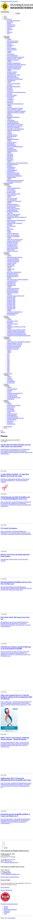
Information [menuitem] (7, 36)
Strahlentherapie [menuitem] (11, 167)
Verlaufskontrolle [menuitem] (11, 73)
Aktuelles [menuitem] (9, 378)
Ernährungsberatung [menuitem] (12, 210)
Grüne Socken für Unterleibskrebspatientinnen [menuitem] (19, 341)
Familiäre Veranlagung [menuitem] (13, 60)
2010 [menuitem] (8, 359)
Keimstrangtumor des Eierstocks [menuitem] (15, 124)
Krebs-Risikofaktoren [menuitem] (12, 55)
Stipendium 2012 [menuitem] (11, 283)
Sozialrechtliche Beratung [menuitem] (13, 208)
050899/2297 (6, 859)
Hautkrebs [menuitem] (9, 93)
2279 (13, 859)
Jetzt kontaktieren (5, 887)
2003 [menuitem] (8, 369)
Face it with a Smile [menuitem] (12, 198)
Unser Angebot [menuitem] (11, 189)
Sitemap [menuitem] (6, 908)
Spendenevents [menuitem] (11, 382)
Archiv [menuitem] (9, 350)
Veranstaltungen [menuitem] (11, 381)
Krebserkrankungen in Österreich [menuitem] (15, 180)
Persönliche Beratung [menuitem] (12, 204)
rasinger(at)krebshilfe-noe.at (11, 862)
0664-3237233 (8, 861)
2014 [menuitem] (8, 355)
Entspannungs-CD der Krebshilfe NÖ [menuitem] (16, 217)
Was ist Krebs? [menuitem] (11, 54)
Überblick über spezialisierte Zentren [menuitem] (16, 329)
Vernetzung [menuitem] (10, 213)
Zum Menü (10, 1)
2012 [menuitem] (8, 356)
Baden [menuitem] (8, 230)
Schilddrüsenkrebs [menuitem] (11, 149)
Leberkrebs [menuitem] (10, 98)
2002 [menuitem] (8, 370)
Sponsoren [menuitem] (9, 422)
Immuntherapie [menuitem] (11, 171)
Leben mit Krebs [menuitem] (11, 195)
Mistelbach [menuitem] (10, 224)
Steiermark (9, 29)
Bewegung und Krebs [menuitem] (12, 276)
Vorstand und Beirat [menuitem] (12, 396)
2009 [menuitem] (8, 360)
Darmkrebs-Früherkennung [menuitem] (14, 67)
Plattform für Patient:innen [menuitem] (13, 188)
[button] (5, 12)
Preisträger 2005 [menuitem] (11, 301)
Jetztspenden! (3, 431)
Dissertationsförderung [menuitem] (13, 313)
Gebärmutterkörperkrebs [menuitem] (13, 123)
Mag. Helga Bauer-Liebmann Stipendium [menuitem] (17, 279)
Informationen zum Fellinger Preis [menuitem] (15, 295)
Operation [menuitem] (9, 165)
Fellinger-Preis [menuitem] (10, 264)
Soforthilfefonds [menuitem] (11, 424)
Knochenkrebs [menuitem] (10, 96)
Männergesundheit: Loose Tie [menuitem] (14, 343)
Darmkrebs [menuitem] (10, 89)
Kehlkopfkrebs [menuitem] (11, 143)
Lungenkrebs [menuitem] (10, 99)
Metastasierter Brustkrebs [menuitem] (13, 117)
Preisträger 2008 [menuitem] (11, 297)
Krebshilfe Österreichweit (13, 20)
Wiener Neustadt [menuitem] (11, 221)
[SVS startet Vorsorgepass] (16, 542)
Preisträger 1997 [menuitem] (11, 308)
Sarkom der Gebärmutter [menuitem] (13, 127)
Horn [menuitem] (8, 227)
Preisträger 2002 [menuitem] (11, 304)
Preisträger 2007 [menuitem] (11, 298)
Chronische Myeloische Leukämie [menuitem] (15, 112)
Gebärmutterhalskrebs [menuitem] (12, 121)
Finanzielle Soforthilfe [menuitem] (12, 215)
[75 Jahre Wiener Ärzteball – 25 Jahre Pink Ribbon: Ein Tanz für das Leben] (16, 488)
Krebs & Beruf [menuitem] (11, 249)
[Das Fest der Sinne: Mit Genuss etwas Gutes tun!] (16, 635)
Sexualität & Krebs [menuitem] (12, 245)
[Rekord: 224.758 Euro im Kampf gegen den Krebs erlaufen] (16, 570)
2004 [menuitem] (8, 368)
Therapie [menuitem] (9, 46)
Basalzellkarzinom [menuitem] (11, 136)
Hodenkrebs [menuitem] (10, 155)
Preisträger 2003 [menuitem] (11, 303)
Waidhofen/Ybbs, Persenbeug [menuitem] (14, 223)
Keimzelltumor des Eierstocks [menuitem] (14, 126)
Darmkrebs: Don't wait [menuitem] (13, 349)
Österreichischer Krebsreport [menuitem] (14, 181)
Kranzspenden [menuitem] (10, 409)
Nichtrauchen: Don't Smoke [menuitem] (14, 346)
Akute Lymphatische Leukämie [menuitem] (15, 108)
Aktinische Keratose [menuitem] (12, 135)
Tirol (8, 30)
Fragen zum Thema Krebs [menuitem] (13, 193)
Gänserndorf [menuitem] (10, 229)
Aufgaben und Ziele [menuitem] (12, 394)
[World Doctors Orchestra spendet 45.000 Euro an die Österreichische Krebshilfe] (16, 689)
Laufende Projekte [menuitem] (11, 263)
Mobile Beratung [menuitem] (11, 207)
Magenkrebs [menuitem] (10, 102)
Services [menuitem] (6, 316)
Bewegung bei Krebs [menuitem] (12, 243)
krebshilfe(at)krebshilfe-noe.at (12, 874)
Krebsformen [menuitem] (10, 45)
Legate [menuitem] (8, 412)
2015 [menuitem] (8, 353)
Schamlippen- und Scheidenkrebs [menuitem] (15, 129)
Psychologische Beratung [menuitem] (13, 205)
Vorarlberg (9, 32)
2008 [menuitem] (8, 362)
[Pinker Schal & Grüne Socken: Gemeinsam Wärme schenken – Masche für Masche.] (16, 761)
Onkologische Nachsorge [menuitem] (13, 174)
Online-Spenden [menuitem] (11, 406)
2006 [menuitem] (8, 365)
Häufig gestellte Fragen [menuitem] (13, 233)
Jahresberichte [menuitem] (10, 399)
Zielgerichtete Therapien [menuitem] (13, 173)
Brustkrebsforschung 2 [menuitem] (13, 275)
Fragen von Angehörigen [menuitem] (13, 236)
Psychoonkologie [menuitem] (11, 191)
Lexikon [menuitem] (9, 51)
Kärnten (9, 23)
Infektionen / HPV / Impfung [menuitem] (14, 58)
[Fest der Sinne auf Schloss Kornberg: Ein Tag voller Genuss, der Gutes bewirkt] (16, 462)
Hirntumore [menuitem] (10, 90)
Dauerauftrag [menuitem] (10, 408)
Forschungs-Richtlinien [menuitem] (13, 258)
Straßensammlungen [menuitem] (12, 414)
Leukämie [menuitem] (9, 85)
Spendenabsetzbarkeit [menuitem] (12, 416)
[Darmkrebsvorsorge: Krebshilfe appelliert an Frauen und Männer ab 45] (16, 832)
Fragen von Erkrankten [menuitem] (13, 235)
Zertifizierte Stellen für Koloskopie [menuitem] (16, 331)
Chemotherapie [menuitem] (11, 168)
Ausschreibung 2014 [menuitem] (12, 281)
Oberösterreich (10, 26)
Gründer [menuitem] (9, 391)
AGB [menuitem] (5, 913)
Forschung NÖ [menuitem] (11, 266)
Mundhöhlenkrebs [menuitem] (11, 145)
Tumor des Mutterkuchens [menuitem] (13, 130)
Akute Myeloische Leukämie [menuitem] (14, 109)
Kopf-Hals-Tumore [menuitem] (12, 95)
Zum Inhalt (4, 1)
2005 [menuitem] (8, 366)
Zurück (9, 39)
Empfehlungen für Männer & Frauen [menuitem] (16, 64)
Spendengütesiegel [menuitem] (11, 415)
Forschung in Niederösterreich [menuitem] (14, 311)
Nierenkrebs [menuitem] (10, 157)
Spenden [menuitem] (6, 400)
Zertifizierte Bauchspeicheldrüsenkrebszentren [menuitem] (18, 335)
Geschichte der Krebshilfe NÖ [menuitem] (14, 393)
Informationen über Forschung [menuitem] (14, 257)
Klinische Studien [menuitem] (11, 177)
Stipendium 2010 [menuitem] (11, 285)
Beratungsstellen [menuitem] (11, 192)
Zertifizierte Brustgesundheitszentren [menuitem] (16, 332)
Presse (5, 17)
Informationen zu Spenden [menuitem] (13, 405)
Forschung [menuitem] (6, 252)
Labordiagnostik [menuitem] (11, 80)
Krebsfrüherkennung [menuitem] (12, 42)
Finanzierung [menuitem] (10, 421)
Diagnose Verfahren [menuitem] (12, 72)
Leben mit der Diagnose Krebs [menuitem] (15, 239)
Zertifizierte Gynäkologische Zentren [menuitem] (16, 326)
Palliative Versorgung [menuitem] (12, 251)
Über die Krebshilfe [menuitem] (12, 389)
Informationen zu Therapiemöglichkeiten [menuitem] (17, 163)
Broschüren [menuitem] (10, 322)
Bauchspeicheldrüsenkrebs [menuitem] (14, 86)
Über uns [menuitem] (6, 384)
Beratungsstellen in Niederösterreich (10, 877)
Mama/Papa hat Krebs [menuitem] (12, 248)
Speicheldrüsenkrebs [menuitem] (12, 151)
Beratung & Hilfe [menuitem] (8, 183)
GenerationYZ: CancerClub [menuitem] (14, 201)
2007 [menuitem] (8, 363)
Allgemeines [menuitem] (10, 379)
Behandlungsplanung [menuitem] (12, 164)
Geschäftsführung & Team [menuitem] (13, 397)
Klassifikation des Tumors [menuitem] (13, 74)
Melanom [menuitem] (9, 137)
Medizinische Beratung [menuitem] (13, 211)
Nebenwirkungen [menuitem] (11, 48)
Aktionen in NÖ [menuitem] (8, 373)
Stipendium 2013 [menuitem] (11, 282)
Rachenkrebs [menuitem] (10, 148)
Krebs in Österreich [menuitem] (12, 49)
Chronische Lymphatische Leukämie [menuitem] (16, 111)
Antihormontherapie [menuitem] (12, 170)
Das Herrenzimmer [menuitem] (12, 199)
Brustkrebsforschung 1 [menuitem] (13, 273)
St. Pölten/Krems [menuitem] (11, 226)
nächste (6, 847)
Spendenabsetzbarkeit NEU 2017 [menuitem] (15, 418)
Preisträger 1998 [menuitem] (11, 307)
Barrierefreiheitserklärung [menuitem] (10, 909)
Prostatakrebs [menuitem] (10, 159)
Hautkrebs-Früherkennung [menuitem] (13, 68)
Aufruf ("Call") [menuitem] (11, 269)
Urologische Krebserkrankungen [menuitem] (15, 103)
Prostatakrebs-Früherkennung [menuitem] (14, 66)
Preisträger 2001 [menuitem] (11, 306)
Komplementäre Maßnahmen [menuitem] (14, 175)
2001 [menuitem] (8, 372)
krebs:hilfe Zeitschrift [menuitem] (12, 323)
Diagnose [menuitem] (9, 44)
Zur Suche (15, 1)
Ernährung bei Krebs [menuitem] (12, 242)
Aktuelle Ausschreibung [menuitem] (13, 261)
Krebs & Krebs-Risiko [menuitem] (12, 41)
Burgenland (10, 22)
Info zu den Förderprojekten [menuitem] (14, 272)
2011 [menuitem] (8, 357)
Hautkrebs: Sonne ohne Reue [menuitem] (14, 344)
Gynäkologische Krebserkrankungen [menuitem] (16, 92)
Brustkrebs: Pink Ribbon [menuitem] (13, 347)
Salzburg (9, 27)
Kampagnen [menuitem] (7, 337)
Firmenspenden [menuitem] (11, 411)
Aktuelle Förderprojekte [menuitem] (13, 260)
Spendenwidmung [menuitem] (11, 419)
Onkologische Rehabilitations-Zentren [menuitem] (16, 334)
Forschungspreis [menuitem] (11, 314)
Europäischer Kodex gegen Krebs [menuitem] (15, 57)
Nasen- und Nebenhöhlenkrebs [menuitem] (15, 146)
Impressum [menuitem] (6, 912)
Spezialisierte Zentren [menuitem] (12, 321)
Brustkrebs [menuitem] (9, 88)
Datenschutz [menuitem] (7, 911)
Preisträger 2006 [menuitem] (11, 300)
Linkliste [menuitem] (9, 325)
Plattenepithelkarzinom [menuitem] (13, 139)
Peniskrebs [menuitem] (9, 158)
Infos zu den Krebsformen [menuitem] (13, 83)
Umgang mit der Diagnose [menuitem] (13, 241)
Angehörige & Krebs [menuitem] (12, 246)
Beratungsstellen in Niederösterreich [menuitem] (16, 220)
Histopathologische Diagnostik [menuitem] (15, 79)
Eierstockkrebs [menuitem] (10, 120)
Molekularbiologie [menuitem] (11, 76)
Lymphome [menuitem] (10, 101)
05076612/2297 (7, 872)
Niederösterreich (11, 25)
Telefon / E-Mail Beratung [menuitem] (13, 214)
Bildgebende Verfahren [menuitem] (13, 77)
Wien (8, 33)
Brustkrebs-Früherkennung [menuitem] (14, 63)
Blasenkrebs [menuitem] (10, 154)
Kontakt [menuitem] (6, 906)
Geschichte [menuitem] (10, 390)
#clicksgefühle (11, 918)
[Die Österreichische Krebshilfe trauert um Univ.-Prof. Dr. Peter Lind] (16, 602)
